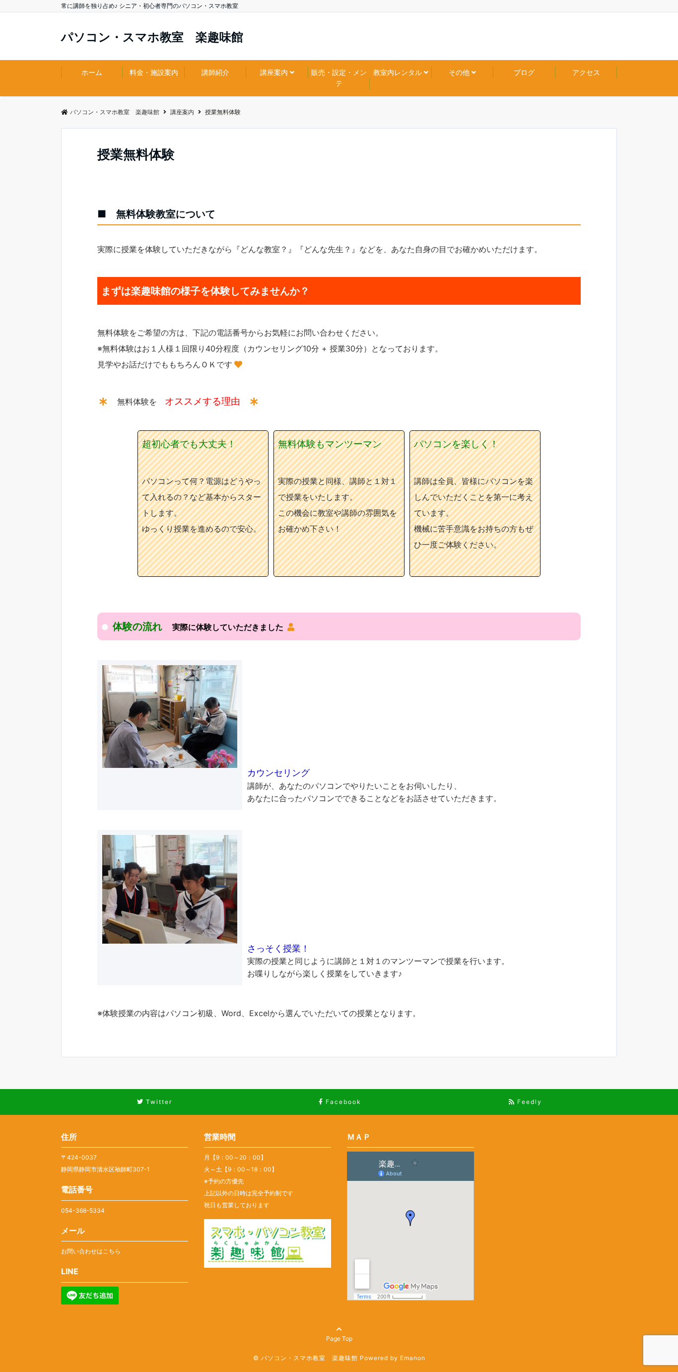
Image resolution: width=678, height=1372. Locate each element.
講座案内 (274, 72)
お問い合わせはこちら (91, 1251)
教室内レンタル (397, 72)
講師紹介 (215, 72)
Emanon (412, 1358)
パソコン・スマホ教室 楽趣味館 (152, 37)
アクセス (586, 72)
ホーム (91, 72)
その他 (459, 72)
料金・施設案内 (154, 72)
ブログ (524, 72)
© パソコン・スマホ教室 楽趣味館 (305, 1358)
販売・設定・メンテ (339, 77)
